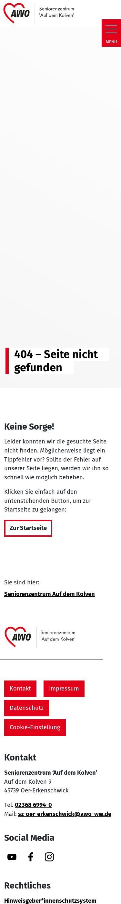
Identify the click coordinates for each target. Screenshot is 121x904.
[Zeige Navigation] (111, 29)
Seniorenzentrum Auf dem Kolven (49, 594)
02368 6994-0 (33, 805)
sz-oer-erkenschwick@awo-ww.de (64, 814)
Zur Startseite (28, 527)
